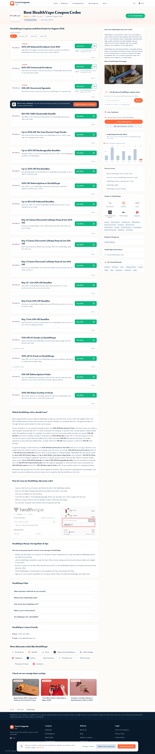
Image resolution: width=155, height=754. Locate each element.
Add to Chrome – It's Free (85, 104)
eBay (135, 270)
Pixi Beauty (121, 230)
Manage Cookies (88, 746)
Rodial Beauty (137, 227)
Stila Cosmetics (115, 222)
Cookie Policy (119, 737)
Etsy (122, 267)
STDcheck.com (126, 222)
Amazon (107, 267)
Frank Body (129, 230)
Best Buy (115, 267)
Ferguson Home (131, 267)
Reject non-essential (106, 746)
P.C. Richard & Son (126, 227)
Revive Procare (130, 225)
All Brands (64, 3)
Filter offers (15, 32)
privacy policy (126, 104)
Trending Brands (78, 3)
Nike (112, 270)
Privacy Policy (120, 734)
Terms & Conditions (122, 730)
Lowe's (140, 267)
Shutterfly (119, 270)
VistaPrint (128, 270)
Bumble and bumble (110, 230)
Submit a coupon (86, 737)
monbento (121, 225)
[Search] (134, 3)
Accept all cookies (126, 746)
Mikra (106, 270)
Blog (81, 734)
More (104, 3)
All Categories (93, 3)
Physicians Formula (110, 225)
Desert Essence (108, 227)
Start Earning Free (125, 122)
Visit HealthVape (136, 16)
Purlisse (106, 222)
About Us (83, 730)
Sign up (138, 100)
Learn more (40, 748)
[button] (13, 36)
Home (56, 3)
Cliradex (117, 227)
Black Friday (49, 737)
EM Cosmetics (136, 222)
